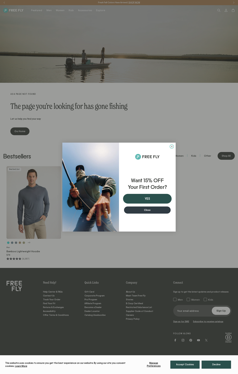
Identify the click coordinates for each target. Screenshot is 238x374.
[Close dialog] (172, 146)
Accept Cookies (185, 364)
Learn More (21, 366)
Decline (216, 364)
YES (147, 198)
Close (147, 210)
